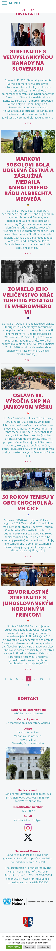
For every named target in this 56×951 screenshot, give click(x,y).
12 (27, 684)
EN (23, 9)
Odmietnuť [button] (29, 947)
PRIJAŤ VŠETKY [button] (14, 947)
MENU (14, 2)
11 (48, 679)
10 (41, 679)
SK (32, 9)
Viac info (42, 942)
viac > (28, 123)
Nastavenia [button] (44, 947)
